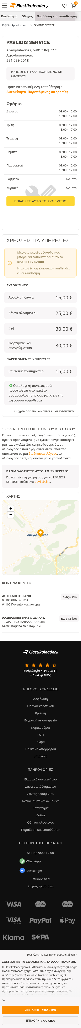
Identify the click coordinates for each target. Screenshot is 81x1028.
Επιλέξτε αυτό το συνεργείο (40, 201)
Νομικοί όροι (40, 727)
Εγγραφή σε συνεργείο (40, 720)
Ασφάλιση (40, 699)
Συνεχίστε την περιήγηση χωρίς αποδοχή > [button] (52, 954)
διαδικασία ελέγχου (43, 453)
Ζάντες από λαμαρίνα (40, 786)
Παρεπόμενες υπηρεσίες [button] (48, 92)
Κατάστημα (41, 808)
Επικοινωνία (41, 879)
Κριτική (40, 713)
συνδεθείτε (42, 482)
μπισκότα (40, 756)
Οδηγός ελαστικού (40, 706)
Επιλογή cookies (40, 1020)
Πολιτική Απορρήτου (40, 749)
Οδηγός (27, 16)
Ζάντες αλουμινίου (40, 794)
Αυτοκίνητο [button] (16, 92)
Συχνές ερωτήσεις (40, 886)
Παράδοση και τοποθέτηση (57, 16)
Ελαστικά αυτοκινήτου (40, 779)
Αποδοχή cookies (40, 1010)
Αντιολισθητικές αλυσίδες (40, 801)
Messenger (34, 871)
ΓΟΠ (40, 734)
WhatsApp (33, 861)
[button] (40, 533)
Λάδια (40, 815)
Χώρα (41, 742)
